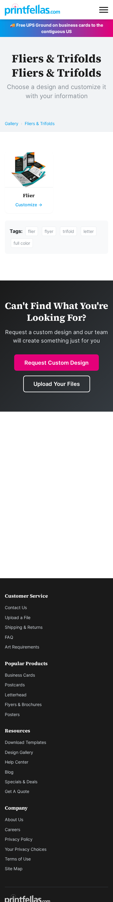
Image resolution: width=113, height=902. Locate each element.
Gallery (11, 123)
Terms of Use (18, 858)
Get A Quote (17, 791)
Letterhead (16, 694)
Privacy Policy (19, 839)
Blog (9, 771)
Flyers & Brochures (23, 704)
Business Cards (20, 675)
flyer (49, 231)
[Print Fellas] (32, 10)
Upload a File (17, 617)
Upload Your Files (56, 383)
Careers (12, 829)
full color (22, 243)
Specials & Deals (21, 781)
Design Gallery (19, 752)
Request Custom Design (56, 362)
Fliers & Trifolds (40, 123)
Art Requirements (22, 646)
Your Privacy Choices (25, 849)
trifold (68, 231)
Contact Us (16, 607)
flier (31, 231)
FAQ (9, 637)
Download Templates (25, 742)
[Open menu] (103, 9)
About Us (14, 819)
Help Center (16, 761)
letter (88, 231)
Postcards (15, 684)
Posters (12, 714)
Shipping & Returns (23, 627)
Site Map (14, 868)
